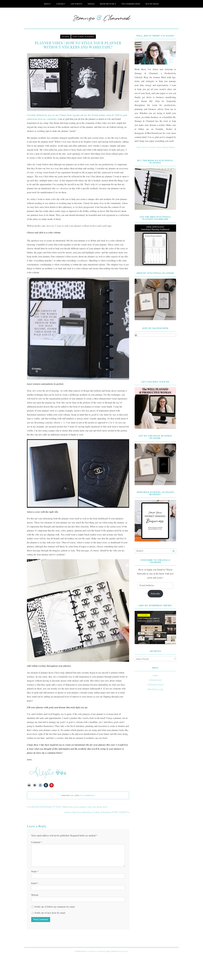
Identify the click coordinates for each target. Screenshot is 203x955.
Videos (91, 4)
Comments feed (155, 684)
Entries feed (155, 680)
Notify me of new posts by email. (50, 912)
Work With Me (107, 4)
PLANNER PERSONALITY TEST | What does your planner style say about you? (67, 806)
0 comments (88, 795)
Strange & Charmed (96, 951)
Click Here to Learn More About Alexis (155, 147)
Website (35, 894)
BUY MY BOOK (152, 4)
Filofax (65, 37)
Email (34, 883)
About (47, 4)
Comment (36, 842)
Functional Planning (83, 37)
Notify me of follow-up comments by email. (55, 906)
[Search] (173, 551)
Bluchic (124, 951)
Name (35, 871)
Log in (155, 675)
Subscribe (155, 593)
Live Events (76, 4)
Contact (60, 4)
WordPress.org (155, 689)
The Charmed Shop (130, 4)
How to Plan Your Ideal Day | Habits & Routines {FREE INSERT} (96, 812)
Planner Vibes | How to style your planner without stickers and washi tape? (78, 44)
